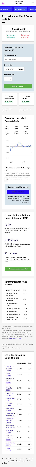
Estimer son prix (20, 9)
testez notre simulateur (15, 338)
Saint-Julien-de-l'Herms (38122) (10, 438)
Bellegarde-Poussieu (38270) (9, 420)
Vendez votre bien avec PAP (18, 269)
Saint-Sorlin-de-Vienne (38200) (10, 369)
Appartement (10, 69)
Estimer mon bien (18, 192)
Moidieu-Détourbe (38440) (9, 388)
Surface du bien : (9, 74)
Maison (20, 69)
